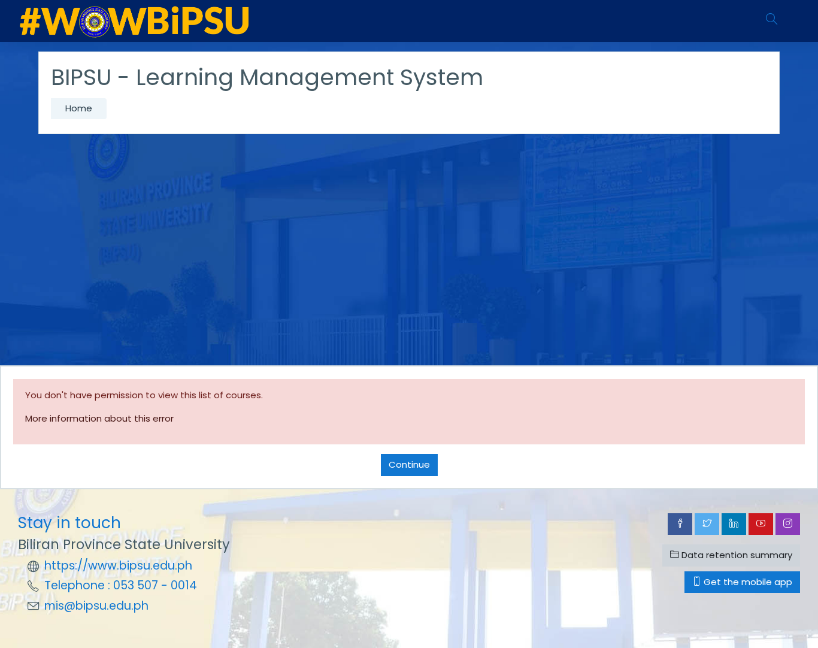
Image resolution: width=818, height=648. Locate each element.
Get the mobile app (746, 582)
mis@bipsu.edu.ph (96, 606)
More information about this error (99, 418)
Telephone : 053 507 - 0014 (120, 585)
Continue (409, 464)
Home (78, 108)
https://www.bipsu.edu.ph (118, 566)
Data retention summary (735, 555)
